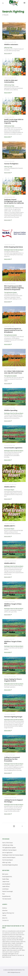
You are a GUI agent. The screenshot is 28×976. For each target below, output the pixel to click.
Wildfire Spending (10, 410)
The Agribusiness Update (9, 847)
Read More (7, 53)
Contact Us (5, 920)
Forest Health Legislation (13, 448)
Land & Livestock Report (8, 857)
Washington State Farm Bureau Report (12, 855)
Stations (4, 908)
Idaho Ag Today (6, 862)
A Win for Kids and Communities (10, 81)
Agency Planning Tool (8, 913)
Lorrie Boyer (5, 889)
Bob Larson (5, 874)
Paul (3, 894)
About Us (4, 918)
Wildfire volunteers (11, 44)
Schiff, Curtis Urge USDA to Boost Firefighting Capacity (13, 121)
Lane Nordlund (6, 884)
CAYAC (4, 915)
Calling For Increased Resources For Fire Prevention (12, 759)
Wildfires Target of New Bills (12, 642)
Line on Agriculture (7, 852)
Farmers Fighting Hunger (13, 717)
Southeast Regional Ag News (10, 865)
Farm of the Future (7, 842)
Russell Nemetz (6, 896)
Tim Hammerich (6, 899)
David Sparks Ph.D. (7, 876)
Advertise (4, 910)
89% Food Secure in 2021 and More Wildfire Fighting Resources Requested (13, 287)
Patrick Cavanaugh (7, 891)
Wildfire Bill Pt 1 (9, 526)
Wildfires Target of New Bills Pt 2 (12, 605)
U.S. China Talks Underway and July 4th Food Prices (14, 372)
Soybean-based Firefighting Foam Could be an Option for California (14, 201)
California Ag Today (7, 845)
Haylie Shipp (5, 879)
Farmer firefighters (11, 164)
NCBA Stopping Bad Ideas (13, 247)
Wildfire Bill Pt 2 (9, 487)
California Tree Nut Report (9, 850)
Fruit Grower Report (7, 860)
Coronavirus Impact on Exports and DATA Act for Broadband (13, 330)
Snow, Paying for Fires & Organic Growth (13, 680)
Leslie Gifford (5, 886)
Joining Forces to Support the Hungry (13, 801)
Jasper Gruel (5, 881)
